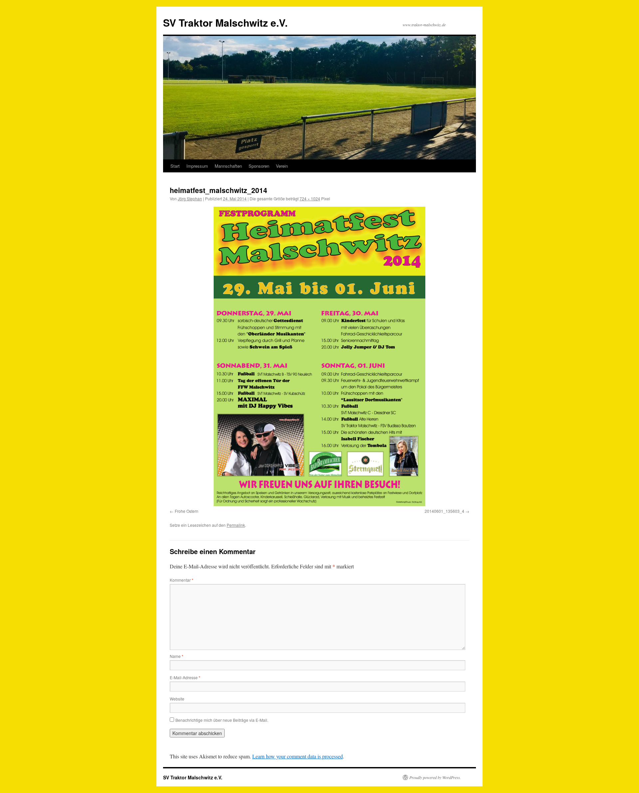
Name (176, 656)
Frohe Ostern (186, 511)
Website (177, 698)
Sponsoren (259, 166)
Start (175, 166)
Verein (282, 166)
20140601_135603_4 (444, 511)
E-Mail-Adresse (185, 677)
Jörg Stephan (190, 198)
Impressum (197, 166)
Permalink (236, 525)
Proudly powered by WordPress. (435, 777)
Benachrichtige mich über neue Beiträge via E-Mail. (221, 720)
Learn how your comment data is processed (297, 756)
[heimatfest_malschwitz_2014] (319, 356)
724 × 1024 (310, 198)
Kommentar (181, 580)
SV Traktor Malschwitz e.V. (225, 22)
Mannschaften (228, 166)
